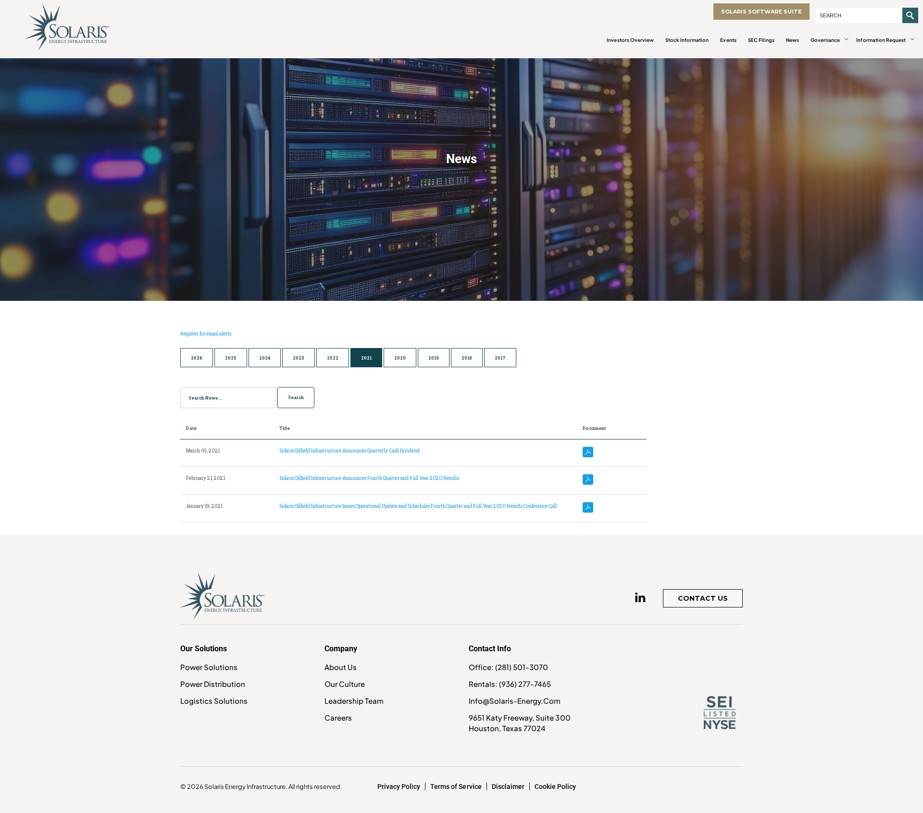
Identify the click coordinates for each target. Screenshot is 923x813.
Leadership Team (354, 700)
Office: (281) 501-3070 (508, 666)
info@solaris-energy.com (515, 700)
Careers (338, 717)
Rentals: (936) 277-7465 (510, 683)
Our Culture (344, 683)
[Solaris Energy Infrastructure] (67, 27)
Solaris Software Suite (761, 11)
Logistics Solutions (214, 700)
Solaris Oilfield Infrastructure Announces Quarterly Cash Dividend (349, 451)
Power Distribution (212, 683)
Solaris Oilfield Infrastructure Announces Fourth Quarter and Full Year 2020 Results (369, 478)
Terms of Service (455, 786)
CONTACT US (703, 598)
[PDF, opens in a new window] (588, 453)
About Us (340, 666)
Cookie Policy (555, 786)
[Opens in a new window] (640, 597)
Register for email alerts (205, 334)
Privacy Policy (398, 786)
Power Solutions (208, 666)
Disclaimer (508, 786)
